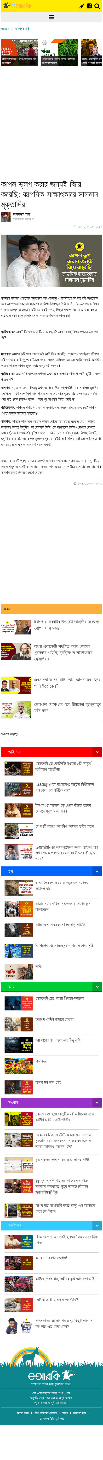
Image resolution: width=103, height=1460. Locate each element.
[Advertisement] (51, 122)
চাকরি (65, 1413)
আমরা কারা (23, 1413)
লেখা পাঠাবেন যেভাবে (45, 1413)
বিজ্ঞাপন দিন (79, 1413)
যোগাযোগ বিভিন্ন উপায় (51, 1419)
